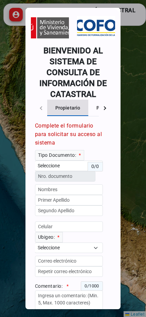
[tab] (67, 108)
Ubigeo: (49, 237)
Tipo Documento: (59, 155)
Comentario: (52, 286)
